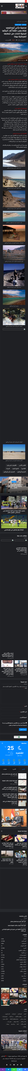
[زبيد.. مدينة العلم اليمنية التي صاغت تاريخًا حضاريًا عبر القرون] (7, 854)
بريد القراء (23, 952)
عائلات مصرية (23, 962)
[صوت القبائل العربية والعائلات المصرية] (19, 6)
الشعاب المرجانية (11, 465)
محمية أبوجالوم (21, 472)
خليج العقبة (15, 468)
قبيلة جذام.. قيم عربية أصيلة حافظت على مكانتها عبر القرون (21, 844)
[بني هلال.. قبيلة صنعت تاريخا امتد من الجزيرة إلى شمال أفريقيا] (23, 990)
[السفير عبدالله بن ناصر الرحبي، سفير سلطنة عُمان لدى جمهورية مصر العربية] (7, 596)
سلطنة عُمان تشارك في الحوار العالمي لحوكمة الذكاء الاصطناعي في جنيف (21, 550)
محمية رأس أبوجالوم (9, 472)
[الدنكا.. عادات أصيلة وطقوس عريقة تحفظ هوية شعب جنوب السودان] (5, 990)
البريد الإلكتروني (23, 711)
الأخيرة (14, 769)
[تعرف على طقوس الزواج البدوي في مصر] (14, 1002)
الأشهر (23, 769)
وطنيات (24, 980)
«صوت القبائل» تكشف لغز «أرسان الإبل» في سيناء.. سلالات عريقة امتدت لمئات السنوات (9, 795)
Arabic (16, 737)
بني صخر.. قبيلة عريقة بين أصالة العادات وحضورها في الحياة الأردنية (7, 844)
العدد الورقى (23, 945)
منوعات (24, 978)
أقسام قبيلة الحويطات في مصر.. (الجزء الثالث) (10, 802)
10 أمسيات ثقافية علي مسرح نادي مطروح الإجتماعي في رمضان (9, 788)
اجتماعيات (24, 943)
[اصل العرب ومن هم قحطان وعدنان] (22, 776)
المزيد (24, 948)
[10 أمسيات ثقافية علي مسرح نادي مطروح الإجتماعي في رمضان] (22, 789)
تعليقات (5, 769)
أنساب (24, 938)
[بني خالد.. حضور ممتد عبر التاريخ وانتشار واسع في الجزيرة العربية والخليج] (5, 996)
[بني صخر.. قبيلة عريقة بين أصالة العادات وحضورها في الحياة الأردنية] (7, 838)
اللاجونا (23, 468)
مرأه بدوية (23, 976)
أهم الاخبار (19, 21)
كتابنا (25, 973)
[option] (14, 485)
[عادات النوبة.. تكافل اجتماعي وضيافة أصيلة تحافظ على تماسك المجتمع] (21, 854)
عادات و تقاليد (23, 964)
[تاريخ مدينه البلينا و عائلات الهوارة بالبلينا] (22, 783)
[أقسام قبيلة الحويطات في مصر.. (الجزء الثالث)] (22, 803)
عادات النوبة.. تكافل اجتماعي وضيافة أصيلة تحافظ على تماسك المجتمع (22, 861)
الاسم (25, 706)
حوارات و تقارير (18, 24)
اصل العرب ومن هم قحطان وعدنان (9, 774)
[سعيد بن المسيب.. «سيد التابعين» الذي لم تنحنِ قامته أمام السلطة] (5, 1003)
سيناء (7, 468)
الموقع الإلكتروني (23, 717)
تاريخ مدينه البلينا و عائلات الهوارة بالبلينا (9, 781)
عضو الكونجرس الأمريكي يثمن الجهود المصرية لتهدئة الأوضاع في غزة (14, 486)
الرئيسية (24, 21)
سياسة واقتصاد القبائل (21, 959)
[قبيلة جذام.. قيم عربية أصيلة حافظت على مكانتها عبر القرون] (21, 838)
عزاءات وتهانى (23, 966)
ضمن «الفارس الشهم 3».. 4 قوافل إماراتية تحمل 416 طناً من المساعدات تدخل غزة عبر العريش (21, 671)
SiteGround (14, 1061)
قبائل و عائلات (23, 971)
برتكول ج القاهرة (22, 950)
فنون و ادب (23, 969)
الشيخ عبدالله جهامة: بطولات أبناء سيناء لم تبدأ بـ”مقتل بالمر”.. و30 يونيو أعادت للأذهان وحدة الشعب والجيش (14, 1047)
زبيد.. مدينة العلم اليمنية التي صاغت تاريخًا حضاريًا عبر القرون (7, 860)
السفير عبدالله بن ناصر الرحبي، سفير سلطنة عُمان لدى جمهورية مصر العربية (7, 654)
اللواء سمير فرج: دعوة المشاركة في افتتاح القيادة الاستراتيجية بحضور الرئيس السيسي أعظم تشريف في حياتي (7, 671)
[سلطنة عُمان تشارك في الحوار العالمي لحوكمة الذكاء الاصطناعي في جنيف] (21, 543)
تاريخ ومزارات (23, 955)
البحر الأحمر (22, 465)
